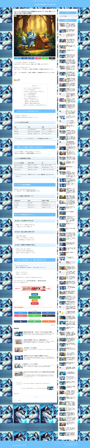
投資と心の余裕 (40, 307)
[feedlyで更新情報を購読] (34, 321)
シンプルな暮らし (27, 307)
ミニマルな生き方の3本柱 (30, 89)
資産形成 (50, 307)
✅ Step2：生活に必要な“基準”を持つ (32, 101)
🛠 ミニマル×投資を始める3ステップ (31, 98)
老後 (15, 307)
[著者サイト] (20, 321)
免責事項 (35, 300)
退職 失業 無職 (20, 307)
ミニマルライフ (34, 307)
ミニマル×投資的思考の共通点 (31, 93)
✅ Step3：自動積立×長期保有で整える (32, 103)
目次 (33, 85)
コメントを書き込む (34, 396)
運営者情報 (34, 294)
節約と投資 (45, 307)
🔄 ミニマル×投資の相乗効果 (29, 94)
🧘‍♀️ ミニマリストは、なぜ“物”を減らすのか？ (32, 88)
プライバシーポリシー (34, 297)
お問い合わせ (35, 303)
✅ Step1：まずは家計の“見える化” (31, 99)
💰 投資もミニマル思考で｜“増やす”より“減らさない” (34, 91)
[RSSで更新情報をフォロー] (49, 321)
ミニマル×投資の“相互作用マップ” (31, 96)
